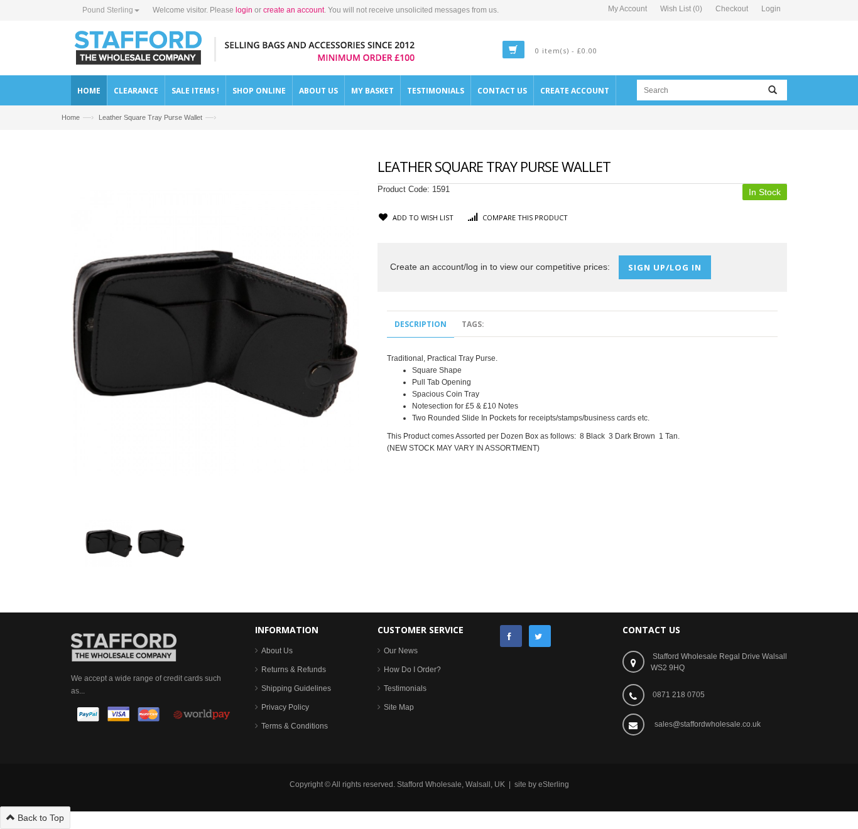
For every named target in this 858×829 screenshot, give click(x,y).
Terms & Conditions (294, 726)
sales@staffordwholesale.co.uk (707, 724)
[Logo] (123, 646)
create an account (293, 10)
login (244, 10)
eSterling (553, 784)
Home (71, 117)
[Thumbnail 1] (109, 542)
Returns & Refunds (293, 669)
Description (420, 324)
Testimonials (405, 688)
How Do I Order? (412, 669)
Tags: (473, 324)
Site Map (399, 707)
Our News (401, 650)
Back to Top (39, 818)
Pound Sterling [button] (107, 10)
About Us (277, 650)
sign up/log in (665, 267)
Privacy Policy (285, 707)
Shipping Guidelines (296, 688)
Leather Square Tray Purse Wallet (150, 117)
